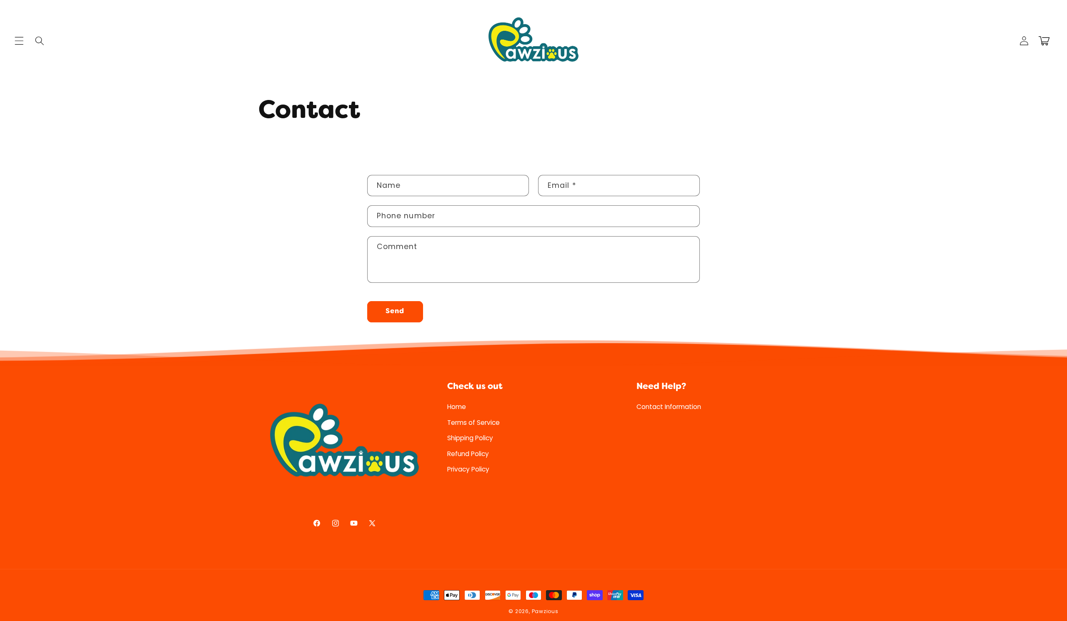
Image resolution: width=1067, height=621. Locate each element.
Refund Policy (468, 453)
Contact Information (668, 406)
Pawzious (545, 611)
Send (395, 311)
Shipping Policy (470, 438)
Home (456, 406)
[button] (19, 41)
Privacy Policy (468, 469)
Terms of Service (473, 422)
